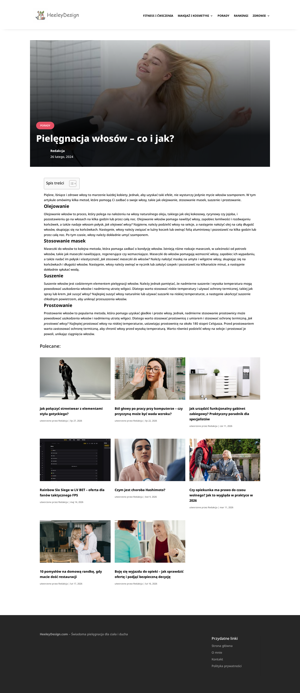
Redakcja (63, 420)
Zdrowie (259, 16)
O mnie (217, 652)
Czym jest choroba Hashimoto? (140, 490)
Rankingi (241, 16)
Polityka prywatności (227, 666)
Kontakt (217, 659)
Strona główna (222, 646)
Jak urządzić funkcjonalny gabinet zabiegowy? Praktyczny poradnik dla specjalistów (219, 413)
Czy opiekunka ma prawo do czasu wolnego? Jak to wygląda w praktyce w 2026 (221, 495)
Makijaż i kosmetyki (193, 16)
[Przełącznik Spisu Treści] (70, 183)
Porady (223, 16)
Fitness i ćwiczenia (158, 16)
